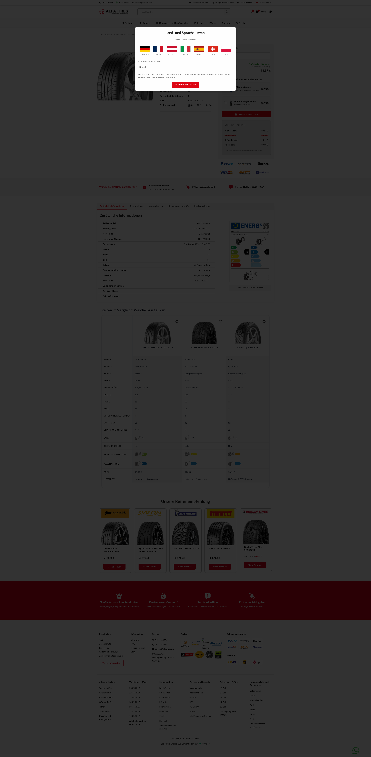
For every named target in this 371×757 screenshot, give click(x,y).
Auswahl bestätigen (185, 84)
